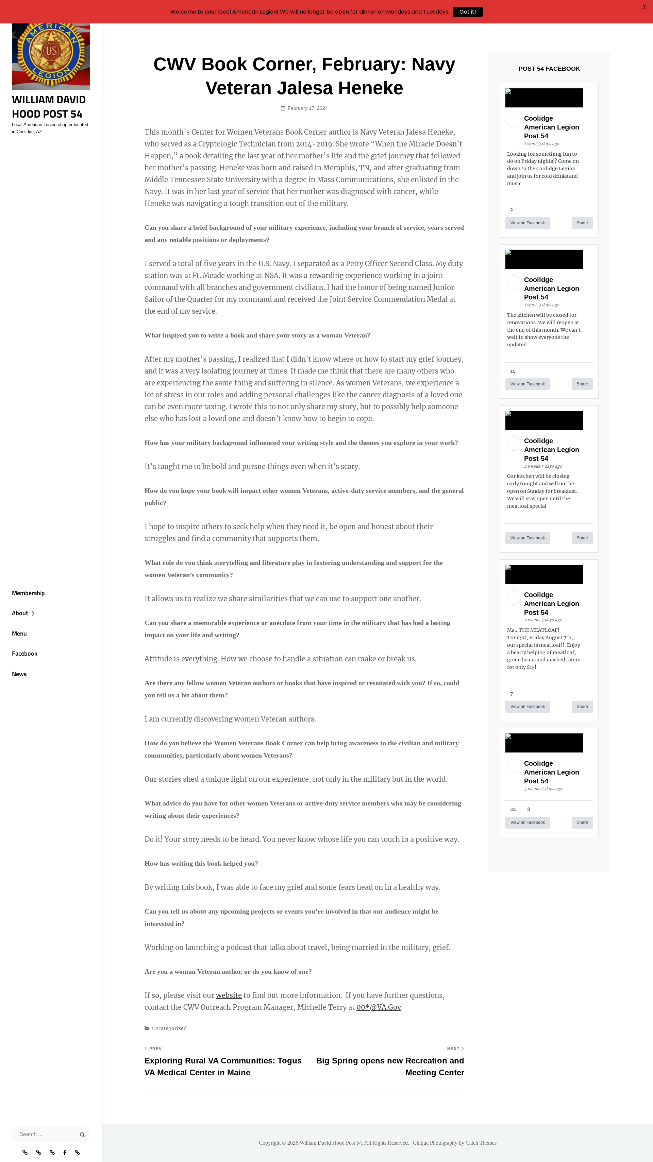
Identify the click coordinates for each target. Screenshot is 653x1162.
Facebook (24, 653)
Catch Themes (481, 1143)
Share (582, 223)
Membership (28, 592)
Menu (19, 633)
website (229, 995)
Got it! (467, 12)
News (19, 673)
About (20, 613)
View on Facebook (527, 223)
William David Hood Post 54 (49, 106)
